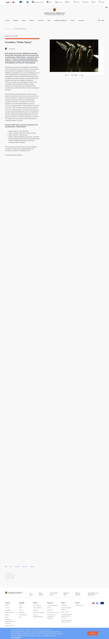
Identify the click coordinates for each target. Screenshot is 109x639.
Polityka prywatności (9, 625)
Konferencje (64, 605)
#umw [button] (10, 566)
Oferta (20, 607)
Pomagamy (81, 20)
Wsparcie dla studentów (38, 612)
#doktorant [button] (32, 566)
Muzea (77, 603)
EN (11, 2)
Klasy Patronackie (23, 615)
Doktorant (32, 20)
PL (5, 2)
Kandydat (15, 20)
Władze (7, 605)
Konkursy (49, 607)
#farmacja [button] (24, 566)
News (20, 605)
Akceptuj (93, 633)
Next (81, 75)
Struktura (7, 607)
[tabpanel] (74, 55)
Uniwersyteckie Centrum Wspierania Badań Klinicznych (66, 616)
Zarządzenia (8, 610)
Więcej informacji (16, 637)
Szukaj (102, 20)
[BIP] (93, 604)
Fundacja (7, 615)
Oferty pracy (50, 610)
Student (23, 20)
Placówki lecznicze (9, 612)
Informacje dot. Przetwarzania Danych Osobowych (10, 621)
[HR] (27, 2)
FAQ (20, 617)
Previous (67, 75)
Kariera (73, 20)
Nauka (48, 20)
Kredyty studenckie (37, 607)
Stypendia (35, 610)
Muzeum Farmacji (79, 605)
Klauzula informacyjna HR (53, 612)
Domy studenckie (37, 605)
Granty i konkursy (65, 612)
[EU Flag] (102, 604)
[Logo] (54, 11)
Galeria (7, 617)
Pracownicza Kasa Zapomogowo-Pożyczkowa (51, 616)
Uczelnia (7, 20)
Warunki (21, 610)
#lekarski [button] (17, 566)
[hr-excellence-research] (98, 604)
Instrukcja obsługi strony (52, 605)
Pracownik (40, 20)
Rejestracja (21, 612)
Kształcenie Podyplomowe (60, 20)
